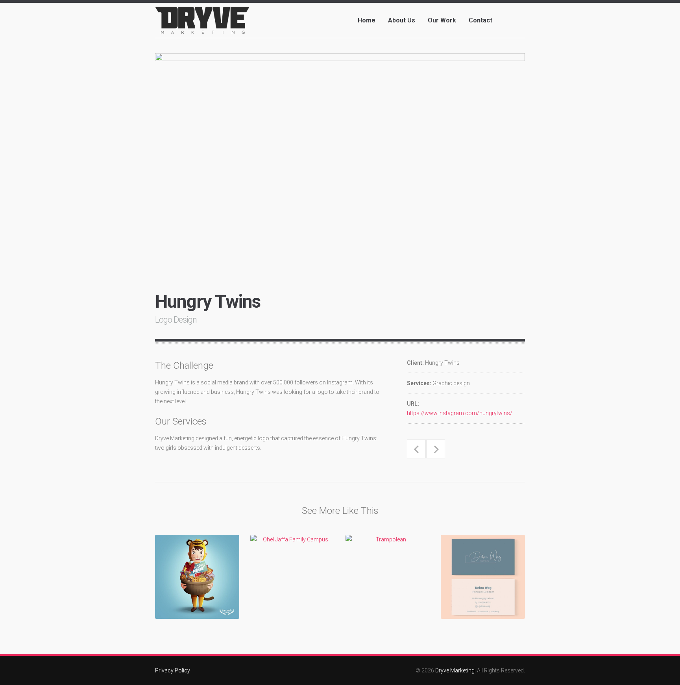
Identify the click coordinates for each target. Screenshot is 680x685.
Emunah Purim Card (416, 448)
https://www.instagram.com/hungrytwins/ (459, 413)
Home (366, 20)
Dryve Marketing (455, 670)
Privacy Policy (172, 670)
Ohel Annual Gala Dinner (435, 448)
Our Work (442, 20)
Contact (480, 20)
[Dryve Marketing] (202, 26)
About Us (401, 20)
